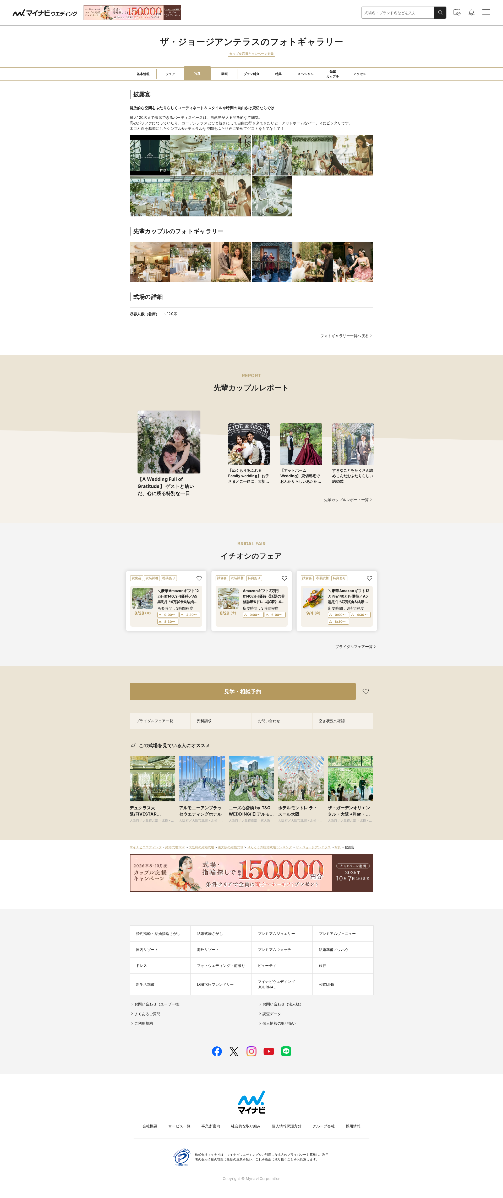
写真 (338, 847)
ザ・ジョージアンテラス (313, 847)
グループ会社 (324, 1126)
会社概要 (150, 1126)
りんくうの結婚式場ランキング (269, 847)
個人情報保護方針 (286, 1126)
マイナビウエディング (146, 847)
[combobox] (397, 12)
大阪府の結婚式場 (201, 847)
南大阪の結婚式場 (230, 847)
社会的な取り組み (246, 1126)
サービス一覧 (179, 1126)
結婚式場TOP (175, 847)
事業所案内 (210, 1126)
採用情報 (353, 1126)
